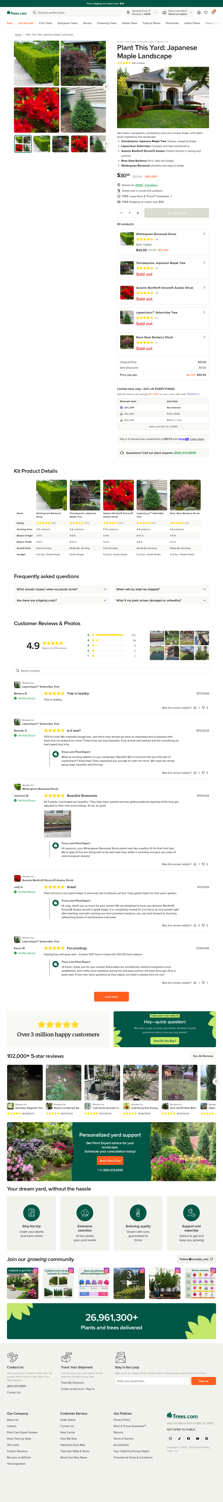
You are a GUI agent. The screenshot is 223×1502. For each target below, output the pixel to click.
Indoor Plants (192, 23)
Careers (11, 1426)
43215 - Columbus (146, 185)
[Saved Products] (206, 12)
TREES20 (192, 394)
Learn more (135, 3)
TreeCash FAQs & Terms (74, 1451)
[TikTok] (179, 1438)
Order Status (67, 1419)
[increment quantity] (138, 213)
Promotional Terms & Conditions (133, 1457)
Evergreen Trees (68, 23)
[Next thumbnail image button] (105, 143)
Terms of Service (124, 1438)
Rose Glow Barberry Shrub (185, 513)
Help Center (67, 1432)
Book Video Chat (110, 1160)
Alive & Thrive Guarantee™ (130, 1426)
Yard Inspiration (16, 1463)
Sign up (203, 1381)
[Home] (16, 12)
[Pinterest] (206, 1438)
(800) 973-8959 (185, 453)
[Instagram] (170, 1438)
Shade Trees (129, 23)
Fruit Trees (45, 23)
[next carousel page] (216, 1081)
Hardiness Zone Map (72, 1444)
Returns (118, 1432)
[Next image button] (105, 86)
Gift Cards (13, 1444)
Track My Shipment (72, 1382)
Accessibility (121, 1444)
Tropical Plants (151, 23)
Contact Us (13, 1392)
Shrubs (87, 23)
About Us (12, 1419)
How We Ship (68, 1438)
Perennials (172, 23)
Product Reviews (17, 1451)
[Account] (199, 12)
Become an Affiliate (19, 1457)
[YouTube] (197, 1438)
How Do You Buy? (165, 1040)
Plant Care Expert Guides (22, 1432)
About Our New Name (73, 1457)
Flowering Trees (107, 23)
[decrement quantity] (121, 213)
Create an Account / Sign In (78, 1388)
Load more (111, 996)
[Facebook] (188, 1438)
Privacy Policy (122, 1419)
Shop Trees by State (19, 1438)
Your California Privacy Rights (131, 1451)
